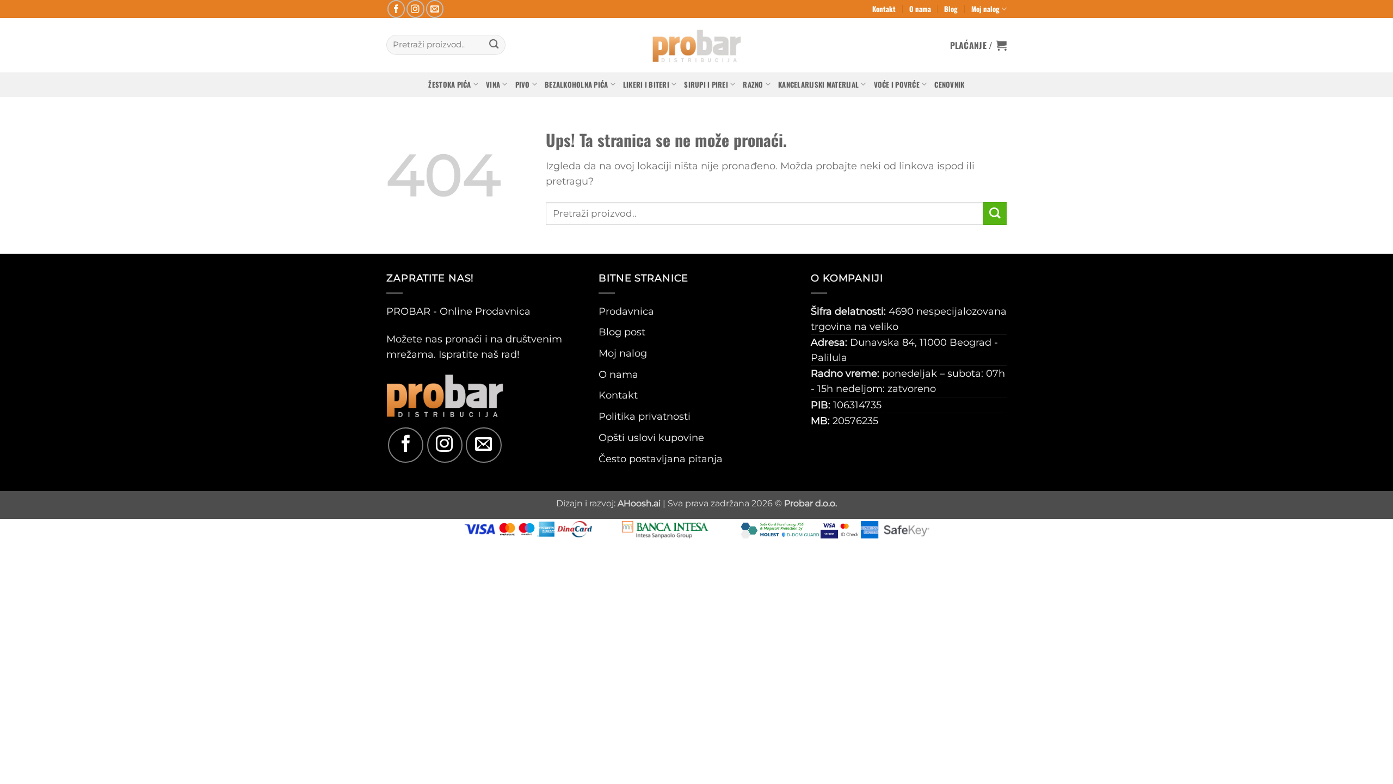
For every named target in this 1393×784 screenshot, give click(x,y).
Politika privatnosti (645, 416)
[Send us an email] (435, 9)
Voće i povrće (897, 84)
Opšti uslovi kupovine (651, 437)
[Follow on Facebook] (396, 9)
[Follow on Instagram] (415, 9)
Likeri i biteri (646, 84)
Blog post (622, 332)
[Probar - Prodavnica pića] (696, 45)
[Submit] (494, 45)
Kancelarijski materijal (818, 84)
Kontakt (884, 8)
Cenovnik (949, 84)
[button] (978, 45)
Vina (493, 84)
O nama (920, 8)
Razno (753, 84)
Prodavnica (626, 311)
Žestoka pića (449, 84)
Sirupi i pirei (706, 84)
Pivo (522, 84)
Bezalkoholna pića (576, 84)
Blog (951, 8)
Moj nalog (985, 8)
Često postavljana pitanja (661, 458)
